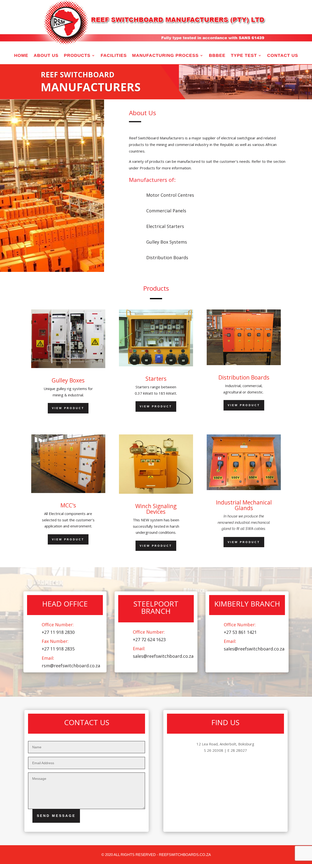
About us (46, 56)
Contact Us (282, 56)
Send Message (56, 816)
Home (21, 56)
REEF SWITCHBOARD (77, 75)
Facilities (114, 56)
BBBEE (217, 56)
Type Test (244, 56)
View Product (68, 408)
